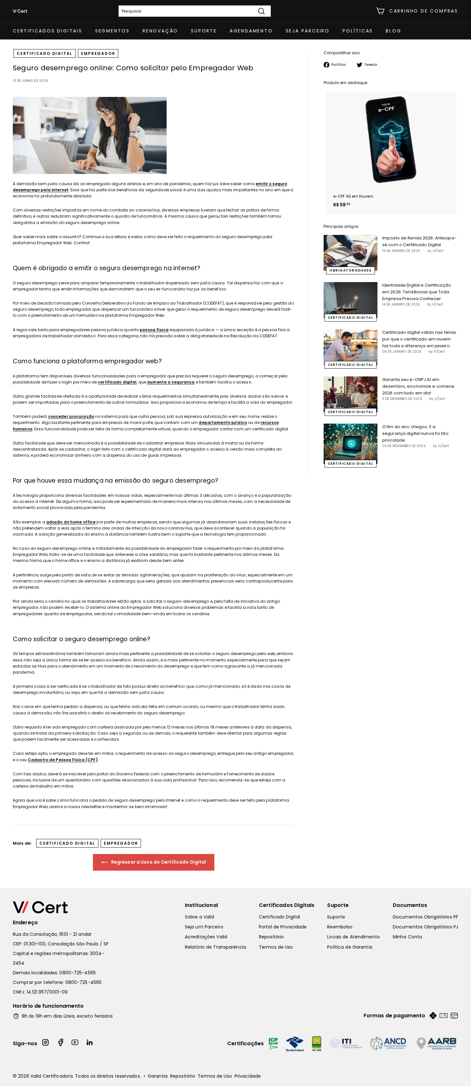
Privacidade (248, 1076)
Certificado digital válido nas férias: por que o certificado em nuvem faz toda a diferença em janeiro (419, 339)
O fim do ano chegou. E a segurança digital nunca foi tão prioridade (415, 433)
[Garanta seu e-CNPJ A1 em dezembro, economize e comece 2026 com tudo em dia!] (350, 394)
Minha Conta (407, 937)
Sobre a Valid (199, 917)
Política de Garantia (349, 947)
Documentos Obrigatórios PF (425, 917)
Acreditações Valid (206, 937)
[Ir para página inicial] (64, 907)
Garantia (158, 1076)
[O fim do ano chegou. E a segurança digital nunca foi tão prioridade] (350, 444)
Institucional (201, 905)
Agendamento (251, 31)
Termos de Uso (276, 947)
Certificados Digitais (47, 31)
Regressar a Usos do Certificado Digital (158, 862)
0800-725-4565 (77, 973)
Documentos (410, 905)
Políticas (358, 31)
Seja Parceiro (308, 31)
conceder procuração (71, 416)
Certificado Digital (279, 917)
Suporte (204, 31)
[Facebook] (60, 1043)
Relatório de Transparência (215, 947)
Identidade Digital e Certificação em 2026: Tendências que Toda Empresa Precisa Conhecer (416, 292)
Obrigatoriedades (350, 270)
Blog (393, 31)
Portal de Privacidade (283, 927)
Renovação (160, 31)
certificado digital (44, 53)
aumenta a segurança (170, 382)
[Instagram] (46, 1043)
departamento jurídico (223, 422)
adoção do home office (71, 522)
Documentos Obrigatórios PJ (425, 927)
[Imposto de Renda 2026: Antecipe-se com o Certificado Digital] (350, 253)
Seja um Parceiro (204, 927)
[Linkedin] (90, 1043)
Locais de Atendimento (353, 937)
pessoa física (154, 329)
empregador (98, 53)
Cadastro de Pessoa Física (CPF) (63, 760)
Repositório (271, 937)
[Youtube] (75, 1043)
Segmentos (112, 31)
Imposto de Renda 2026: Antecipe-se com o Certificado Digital (419, 241)
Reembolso (339, 927)
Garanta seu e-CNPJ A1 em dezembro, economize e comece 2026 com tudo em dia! (418, 386)
